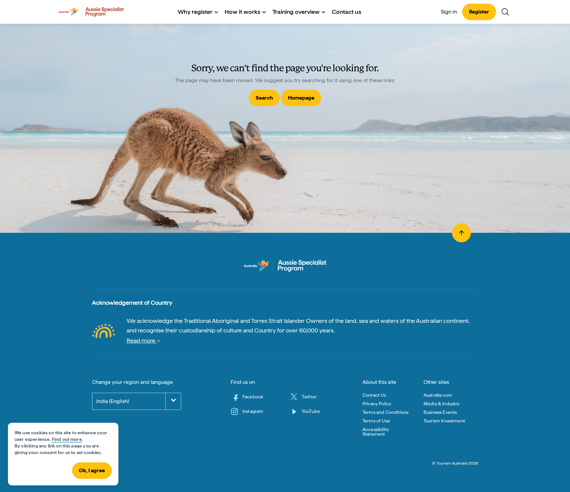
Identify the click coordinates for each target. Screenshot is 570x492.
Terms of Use (376, 420)
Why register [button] (195, 11)
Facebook (252, 396)
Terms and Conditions (385, 412)
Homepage (301, 98)
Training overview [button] (296, 11)
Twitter (309, 396)
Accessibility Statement (376, 431)
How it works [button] (242, 11)
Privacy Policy (377, 403)
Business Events (440, 412)
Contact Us (374, 395)
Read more (142, 340)
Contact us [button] (346, 11)
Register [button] (479, 12)
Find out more (67, 439)
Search (264, 98)
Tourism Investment (444, 420)
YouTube (311, 411)
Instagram (252, 411)
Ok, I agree (92, 470)
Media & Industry (442, 403)
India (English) (112, 401)
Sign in (449, 12)
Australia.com (438, 395)
